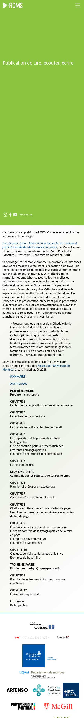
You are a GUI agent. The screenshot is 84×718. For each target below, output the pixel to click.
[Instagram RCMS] (5, 215)
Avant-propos (18, 383)
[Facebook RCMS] (10, 215)
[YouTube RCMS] (15, 215)
